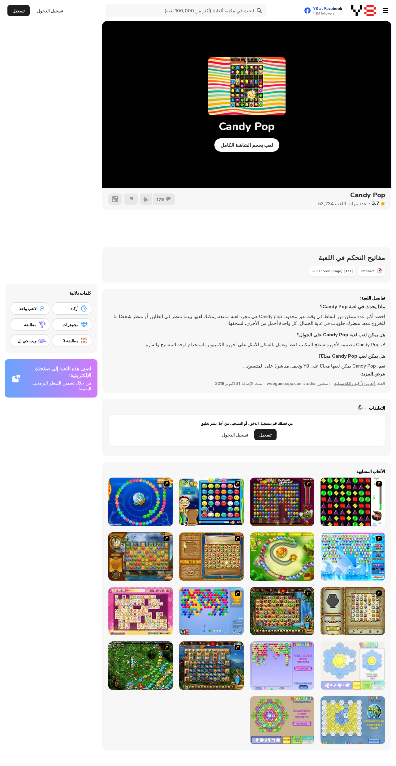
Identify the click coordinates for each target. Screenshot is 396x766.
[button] (373, 373)
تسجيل (18, 10)
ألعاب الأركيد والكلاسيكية (355, 383)
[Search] (259, 10)
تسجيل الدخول (50, 10)
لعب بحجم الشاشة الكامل (247, 145)
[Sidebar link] (385, 10)
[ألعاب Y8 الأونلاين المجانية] (363, 10)
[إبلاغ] (131, 199)
